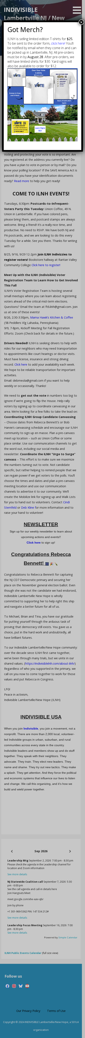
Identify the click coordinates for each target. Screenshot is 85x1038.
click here (58, 43)
